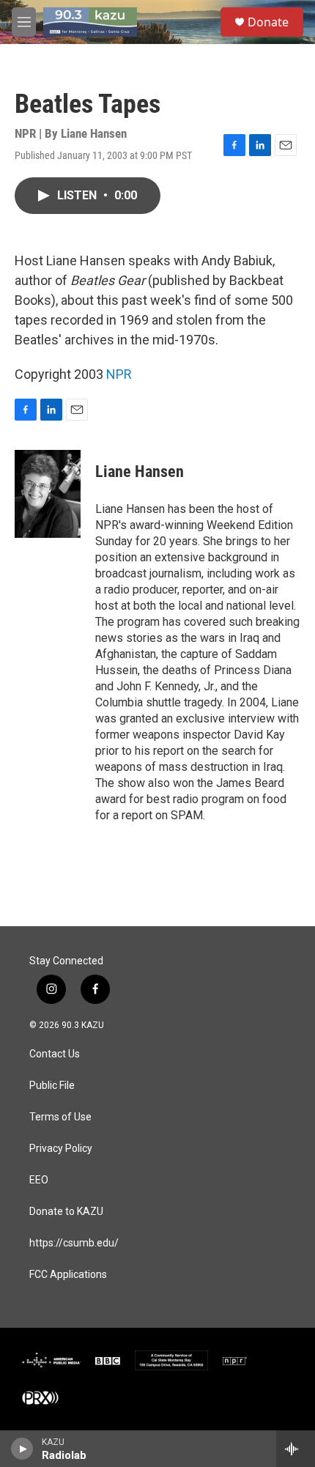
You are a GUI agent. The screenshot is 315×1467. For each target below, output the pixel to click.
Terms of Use (60, 1117)
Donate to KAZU (66, 1211)
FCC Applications (68, 1274)
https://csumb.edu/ (74, 1243)
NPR (119, 374)
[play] (22, 1448)
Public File (52, 1085)
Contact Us (54, 1054)
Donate (268, 22)
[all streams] (295, 1448)
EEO (38, 1180)
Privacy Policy (60, 1148)
